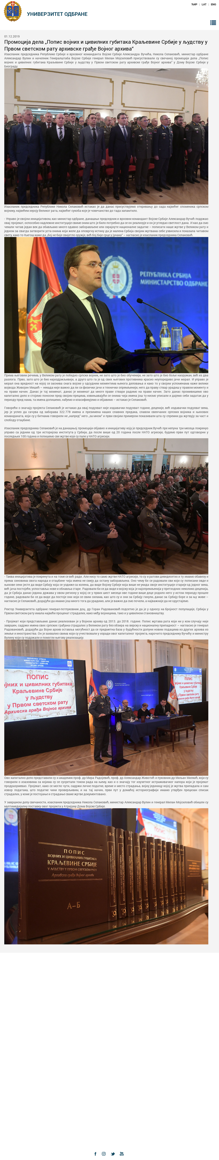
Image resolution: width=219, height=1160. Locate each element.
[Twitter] (114, 1158)
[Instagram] (105, 1158)
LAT (204, 4)
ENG (213, 4)
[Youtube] (123, 1158)
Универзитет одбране (57, 13)
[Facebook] (96, 1158)
